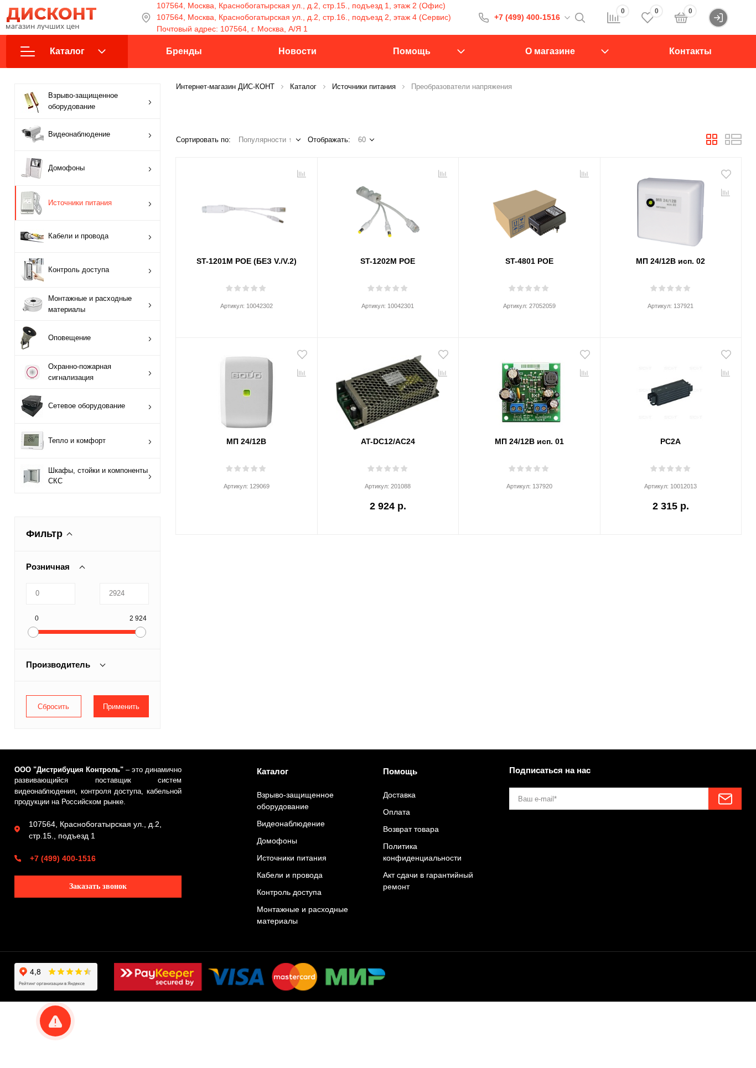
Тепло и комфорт (77, 440)
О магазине (550, 51)
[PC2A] (671, 388)
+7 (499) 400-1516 (527, 17)
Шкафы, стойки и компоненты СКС (98, 476)
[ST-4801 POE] (529, 207)
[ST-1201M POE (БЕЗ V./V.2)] (246, 207)
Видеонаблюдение (79, 134)
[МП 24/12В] (246, 388)
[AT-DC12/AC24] (388, 388)
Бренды (184, 51)
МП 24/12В (246, 441)
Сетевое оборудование (86, 406)
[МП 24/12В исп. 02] (671, 207)
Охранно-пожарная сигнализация (79, 372)
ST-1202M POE (387, 261)
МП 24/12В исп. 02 (670, 261)
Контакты (690, 51)
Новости (297, 51)
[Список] (733, 142)
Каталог (67, 51)
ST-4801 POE (529, 261)
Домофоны (66, 168)
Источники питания (80, 203)
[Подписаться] (725, 799)
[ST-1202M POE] (388, 207)
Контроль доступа (78, 269)
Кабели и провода (78, 236)
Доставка (399, 794)
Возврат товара (411, 829)
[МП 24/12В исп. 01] (529, 388)
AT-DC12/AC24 (388, 441)
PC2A (670, 441)
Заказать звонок (98, 886)
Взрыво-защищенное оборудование (83, 101)
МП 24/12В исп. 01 (529, 441)
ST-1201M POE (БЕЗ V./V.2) (246, 261)
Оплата (396, 811)
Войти (739, 17)
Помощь (412, 51)
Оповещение (69, 338)
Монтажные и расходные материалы (90, 304)
